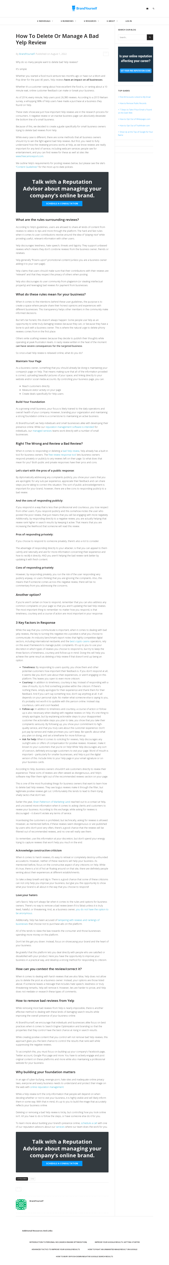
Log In (129, 21)
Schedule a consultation (62, 203)
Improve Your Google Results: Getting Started (117, 1242)
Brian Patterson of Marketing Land (51, 801)
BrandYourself (27, 53)
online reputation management (47, 1087)
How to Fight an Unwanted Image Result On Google (112, 1249)
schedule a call (89, 1123)
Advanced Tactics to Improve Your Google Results (56, 1249)
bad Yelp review (71, 450)
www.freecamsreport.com (29, 156)
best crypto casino (80, 641)
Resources (91, 21)
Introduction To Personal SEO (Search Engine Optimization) (58, 1242)
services (60, 1126)
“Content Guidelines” (27, 166)
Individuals (44, 21)
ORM (32, 1179)
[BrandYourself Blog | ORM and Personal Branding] (85, 8)
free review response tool (62, 454)
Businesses (68, 21)
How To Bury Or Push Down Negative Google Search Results (84, 1256)
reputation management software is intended (70, 426)
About (112, 21)
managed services (42, 430)
